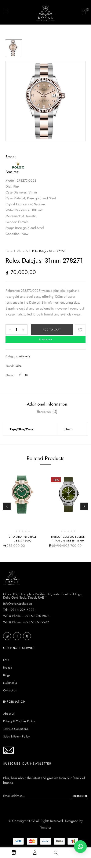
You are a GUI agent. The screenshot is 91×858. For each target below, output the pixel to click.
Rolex (18, 366)
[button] (83, 12)
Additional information (47, 404)
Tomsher (45, 827)
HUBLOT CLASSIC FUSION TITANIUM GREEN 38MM (68, 539)
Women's (22, 251)
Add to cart (52, 330)
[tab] (47, 404)
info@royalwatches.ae (17, 603)
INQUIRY (47, 339)
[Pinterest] (26, 375)
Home (9, 251)
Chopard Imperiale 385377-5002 (23, 539)
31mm (68, 429)
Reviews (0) (47, 411)
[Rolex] (18, 163)
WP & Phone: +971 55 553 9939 (26, 622)
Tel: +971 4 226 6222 (18, 609)
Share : (10, 375)
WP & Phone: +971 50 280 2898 (26, 616)
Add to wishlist (80, 329)
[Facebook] (20, 375)
